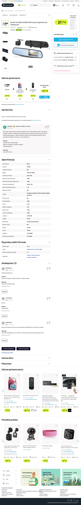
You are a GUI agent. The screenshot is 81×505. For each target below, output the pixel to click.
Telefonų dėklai (43, 494)
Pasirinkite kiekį (59, 34)
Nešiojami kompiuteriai (45, 489)
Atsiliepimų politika (7, 353)
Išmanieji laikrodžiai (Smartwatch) (48, 491)
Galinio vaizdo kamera (33, 255)
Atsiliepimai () (22, 15)
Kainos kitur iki (73, 16)
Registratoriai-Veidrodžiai (34, 249)
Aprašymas (5, 15)
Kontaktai (52, 1)
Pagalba (45, 1)
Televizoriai (19, 489)
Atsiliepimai (58, 1)
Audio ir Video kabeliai (7, 494)
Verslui (73, 1)
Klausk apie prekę (13, 15)
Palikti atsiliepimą (8, 349)
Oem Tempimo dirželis (47, 446)
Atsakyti (4, 291)
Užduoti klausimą (23, 349)
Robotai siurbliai (43, 495)
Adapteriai (19, 494)
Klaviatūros (4, 489)
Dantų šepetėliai (64, 495)
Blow (28, 246)
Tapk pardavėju (66, 1)
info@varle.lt (19, 1)
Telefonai (4, 491)
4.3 (28, 252)
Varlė (78, 1)
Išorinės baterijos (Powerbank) (68, 494)
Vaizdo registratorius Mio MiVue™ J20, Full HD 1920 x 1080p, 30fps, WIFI (69, 399)
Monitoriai (4, 495)
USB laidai (62, 492)
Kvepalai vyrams (64, 489)
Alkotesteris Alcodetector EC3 (33, 91)
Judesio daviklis (31, 257)
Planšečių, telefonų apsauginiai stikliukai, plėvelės (29, 491)
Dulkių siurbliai (19, 495)
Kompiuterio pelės (21, 492)
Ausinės (41, 492)
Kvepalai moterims (6, 492)
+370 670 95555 (10, 1)
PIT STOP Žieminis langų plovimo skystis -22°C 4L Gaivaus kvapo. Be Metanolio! (20, 92)
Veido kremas (63, 491)
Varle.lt (19, 30)
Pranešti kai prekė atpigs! (67, 45)
